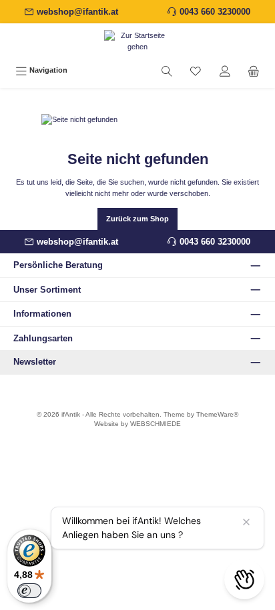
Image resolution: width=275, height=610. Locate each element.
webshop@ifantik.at (77, 12)
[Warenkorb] (253, 70)
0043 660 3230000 (215, 12)
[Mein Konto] (225, 70)
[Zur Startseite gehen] (137, 41)
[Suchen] (167, 70)
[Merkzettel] (195, 70)
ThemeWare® (217, 414)
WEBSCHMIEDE (155, 423)
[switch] (29, 590)
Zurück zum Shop (137, 219)
